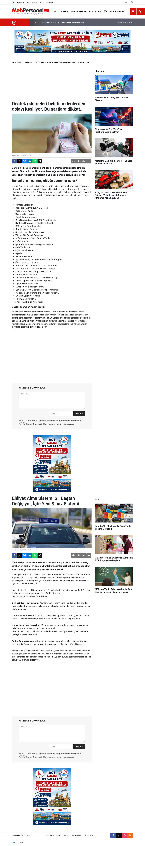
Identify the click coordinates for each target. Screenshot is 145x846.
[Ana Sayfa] (13, 2)
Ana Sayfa (18, 62)
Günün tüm (125, 22)
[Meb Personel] (30, 11)
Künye (59, 836)
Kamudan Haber (79, 11)
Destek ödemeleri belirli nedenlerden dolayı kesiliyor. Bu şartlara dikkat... (62, 62)
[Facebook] (14, 161)
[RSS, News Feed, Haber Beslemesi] (130, 835)
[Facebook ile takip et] (113, 835)
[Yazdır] (73, 161)
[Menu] (133, 11)
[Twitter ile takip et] (119, 835)
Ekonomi (28, 62)
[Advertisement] (52, 84)
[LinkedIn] (29, 161)
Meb (91, 11)
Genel (98, 11)
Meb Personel (61, 11)
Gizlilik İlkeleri (77, 836)
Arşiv (41, 2)
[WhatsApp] (34, 161)
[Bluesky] (24, 161)
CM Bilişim (19, 843)
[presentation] (20, 22)
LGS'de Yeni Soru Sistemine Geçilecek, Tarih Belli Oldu (62, 22)
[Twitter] (19, 161)
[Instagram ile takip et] (124, 835)
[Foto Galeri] (131, 2)
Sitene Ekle (49, 2)
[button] (78, 161)
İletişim (66, 836)
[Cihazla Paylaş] (39, 161)
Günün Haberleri (32, 2)
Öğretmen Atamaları (114, 11)
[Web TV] (126, 2)
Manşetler (20, 2)
